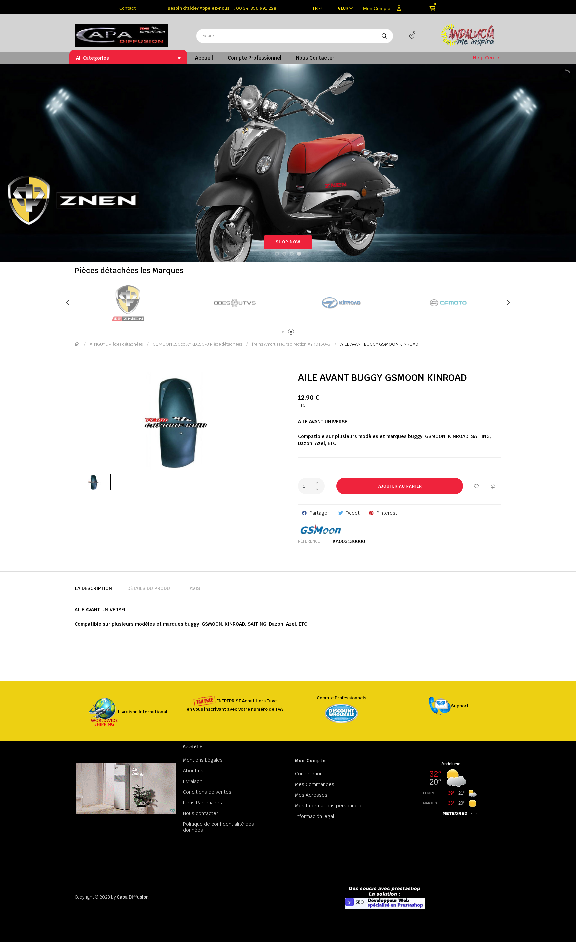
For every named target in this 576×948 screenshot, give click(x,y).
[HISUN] (341, 303)
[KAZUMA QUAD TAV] (234, 303)
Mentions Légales (203, 760)
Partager (319, 513)
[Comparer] (493, 486)
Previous (68, 302)
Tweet (353, 513)
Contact (127, 8)
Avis (195, 588)
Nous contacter (200, 813)
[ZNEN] (448, 303)
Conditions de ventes (207, 792)
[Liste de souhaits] (476, 486)
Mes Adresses (311, 795)
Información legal (314, 816)
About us (193, 771)
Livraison (192, 781)
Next (508, 302)
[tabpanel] (128, 303)
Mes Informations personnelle (329, 806)
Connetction (309, 774)
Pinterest (386, 513)
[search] (384, 36)
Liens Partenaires (202, 803)
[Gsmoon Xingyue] (128, 303)
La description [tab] (93, 588)
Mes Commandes (314, 784)
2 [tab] (292, 333)
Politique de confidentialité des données (218, 827)
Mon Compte (376, 8)
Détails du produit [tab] (150, 588)
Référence (309, 541)
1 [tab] (284, 333)
